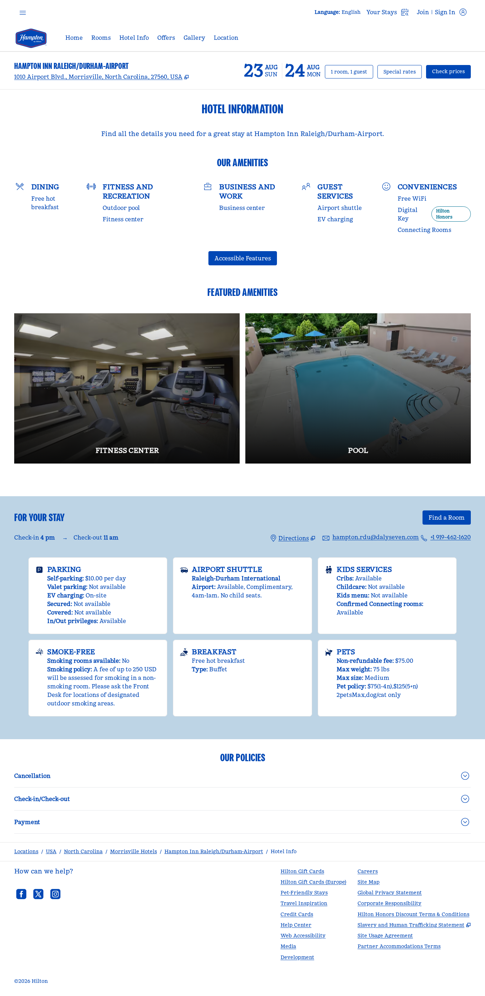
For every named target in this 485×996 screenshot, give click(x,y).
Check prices (451, 71)
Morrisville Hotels (133, 851)
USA (51, 851)
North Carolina (83, 851)
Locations (26, 851)
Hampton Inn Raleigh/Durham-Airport (213, 851)
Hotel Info (283, 851)
